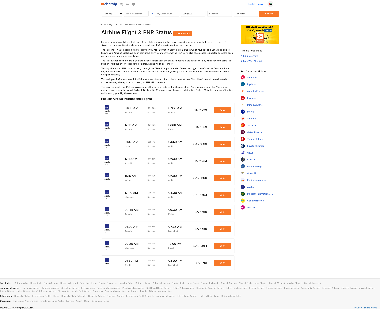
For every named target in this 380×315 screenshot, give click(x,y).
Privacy (358, 307)
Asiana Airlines (7, 291)
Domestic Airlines (96, 296)
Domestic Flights (22, 296)
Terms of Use (370, 307)
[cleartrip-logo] (109, 5)
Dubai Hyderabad (69, 283)
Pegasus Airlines (274, 288)
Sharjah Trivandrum (108, 283)
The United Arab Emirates (25, 301)
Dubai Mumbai (21, 283)
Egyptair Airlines (148, 291)
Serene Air (98, 291)
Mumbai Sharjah (294, 283)
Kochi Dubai (193, 283)
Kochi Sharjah (260, 283)
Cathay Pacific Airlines (236, 288)
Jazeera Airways (349, 288)
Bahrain (70, 301)
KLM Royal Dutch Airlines (159, 288)
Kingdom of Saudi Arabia (52, 301)
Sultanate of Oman (101, 301)
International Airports (188, 296)
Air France (133, 291)
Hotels (56, 296)
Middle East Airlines (81, 291)
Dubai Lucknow (143, 283)
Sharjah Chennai (229, 283)
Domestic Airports (115, 296)
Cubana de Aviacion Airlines (210, 288)
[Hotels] (127, 5)
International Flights (41, 296)
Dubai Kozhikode (88, 283)
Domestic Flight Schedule (73, 296)
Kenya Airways (88, 288)
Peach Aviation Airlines (133, 288)
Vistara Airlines (165, 291)
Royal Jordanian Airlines (108, 288)
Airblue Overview (249, 56)
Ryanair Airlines (256, 288)
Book (222, 110)
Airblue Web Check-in (252, 61)
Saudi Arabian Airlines (115, 291)
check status (183, 33)
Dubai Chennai (51, 283)
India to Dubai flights (209, 296)
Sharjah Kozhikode (210, 283)
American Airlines (330, 288)
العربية (261, 4)
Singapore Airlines (50, 288)
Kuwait (79, 301)
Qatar (87, 301)
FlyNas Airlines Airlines (183, 288)
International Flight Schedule (140, 296)
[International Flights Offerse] (133, 5)
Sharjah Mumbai (277, 283)
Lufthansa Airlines (31, 288)
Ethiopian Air (64, 291)
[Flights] (121, 5)
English (251, 4)
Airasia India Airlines (310, 288)
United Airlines (23, 291)
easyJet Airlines (367, 288)
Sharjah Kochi (178, 283)
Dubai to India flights (231, 296)
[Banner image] (260, 34)
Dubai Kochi (36, 283)
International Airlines (165, 296)
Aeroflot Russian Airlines (44, 291)
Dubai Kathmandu (161, 283)
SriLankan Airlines (70, 288)
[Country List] (270, 4)
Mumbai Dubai (126, 283)
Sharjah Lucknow (312, 283)
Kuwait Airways (291, 288)
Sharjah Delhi (245, 283)
